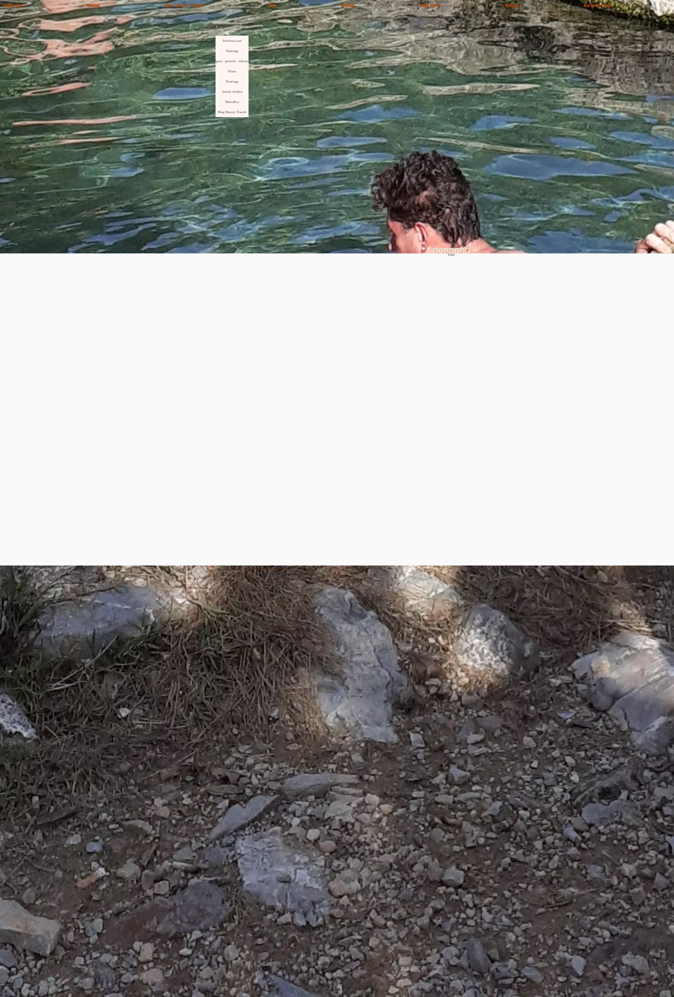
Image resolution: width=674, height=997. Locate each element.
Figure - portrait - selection (232, 61)
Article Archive (232, 92)
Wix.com (287, 568)
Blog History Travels (232, 112)
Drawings (232, 81)
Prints (232, 71)
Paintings (232, 51)
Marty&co (232, 102)
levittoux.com (232, 41)
